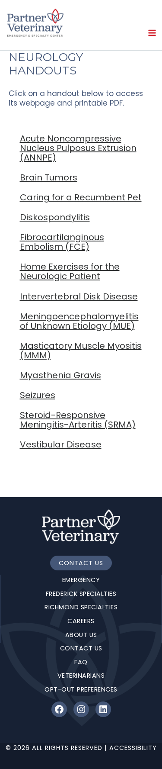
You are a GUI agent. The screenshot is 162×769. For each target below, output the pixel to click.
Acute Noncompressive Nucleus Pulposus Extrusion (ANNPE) (78, 148)
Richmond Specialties (81, 607)
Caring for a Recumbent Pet (81, 197)
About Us (81, 635)
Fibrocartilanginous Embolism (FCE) (62, 242)
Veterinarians (81, 675)
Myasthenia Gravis (60, 375)
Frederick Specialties (81, 593)
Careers (81, 621)
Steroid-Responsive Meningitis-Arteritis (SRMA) (78, 420)
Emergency (81, 580)
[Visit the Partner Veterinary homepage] (81, 527)
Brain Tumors (48, 177)
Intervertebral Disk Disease (79, 296)
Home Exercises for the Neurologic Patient (70, 271)
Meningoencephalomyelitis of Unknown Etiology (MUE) (79, 321)
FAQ (81, 662)
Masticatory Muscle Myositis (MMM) (81, 350)
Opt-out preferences (81, 689)
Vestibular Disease (61, 444)
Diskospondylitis (55, 217)
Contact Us (81, 563)
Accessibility (133, 747)
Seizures (37, 395)
